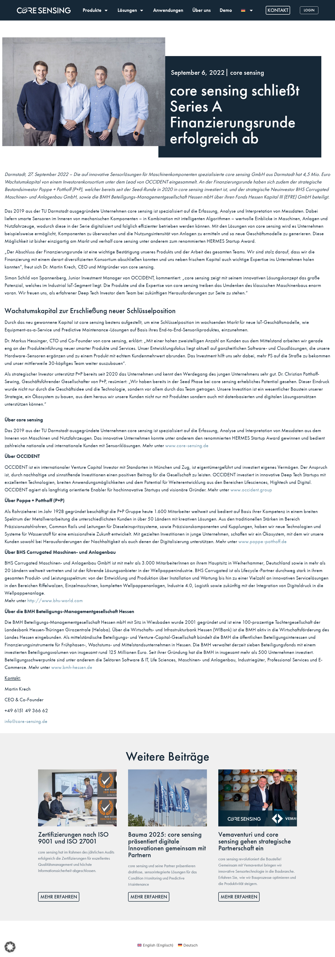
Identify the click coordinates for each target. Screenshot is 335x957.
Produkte (92, 10)
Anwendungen (168, 10)
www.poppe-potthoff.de (262, 541)
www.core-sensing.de (187, 446)
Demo (226, 10)
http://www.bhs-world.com (55, 601)
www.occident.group (251, 490)
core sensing (247, 72)
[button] (10, 947)
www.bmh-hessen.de (71, 667)
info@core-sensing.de (26, 721)
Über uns (201, 10)
